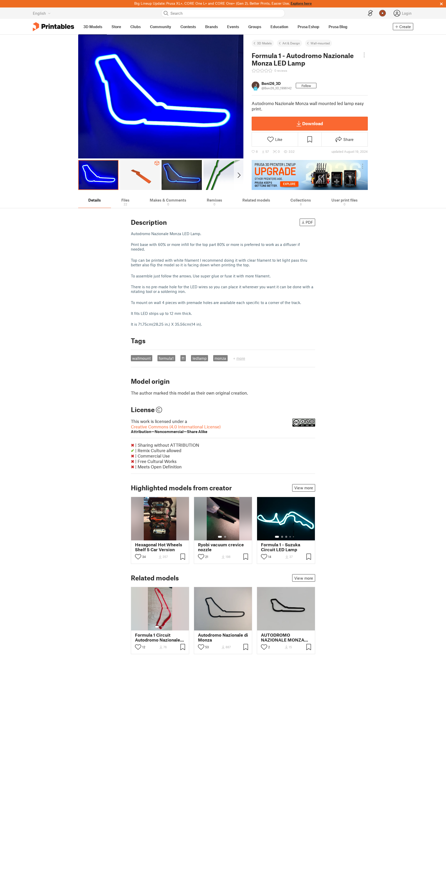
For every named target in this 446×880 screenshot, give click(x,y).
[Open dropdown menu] (364, 55)
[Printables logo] (53, 26)
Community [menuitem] (160, 26)
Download (312, 123)
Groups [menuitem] (254, 26)
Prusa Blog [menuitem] (338, 26)
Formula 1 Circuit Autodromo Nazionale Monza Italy (157, 637)
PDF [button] (309, 222)
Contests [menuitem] (188, 26)
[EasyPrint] (370, 13)
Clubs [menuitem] (135, 26)
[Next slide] (238, 175)
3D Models (264, 43)
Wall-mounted (320, 43)
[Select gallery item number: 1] (220, 537)
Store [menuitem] (116, 26)
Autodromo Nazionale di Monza (223, 637)
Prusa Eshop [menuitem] (308, 26)
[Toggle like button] (138, 557)
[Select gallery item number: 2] (225, 537)
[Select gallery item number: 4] (290, 537)
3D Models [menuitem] (92, 26)
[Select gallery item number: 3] (286, 537)
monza (220, 358)
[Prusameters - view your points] (382, 13)
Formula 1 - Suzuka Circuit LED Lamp (280, 547)
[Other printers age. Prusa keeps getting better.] (310, 175)
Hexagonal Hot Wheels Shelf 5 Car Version (158, 547)
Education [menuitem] (279, 26)
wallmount (141, 358)
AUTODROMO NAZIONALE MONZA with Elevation (282, 637)
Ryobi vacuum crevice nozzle (221, 547)
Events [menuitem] (233, 26)
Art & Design (291, 43)
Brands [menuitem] (211, 26)
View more (303, 487)
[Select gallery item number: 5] (294, 537)
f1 (183, 358)
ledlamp (200, 358)
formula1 (166, 358)
